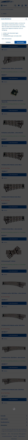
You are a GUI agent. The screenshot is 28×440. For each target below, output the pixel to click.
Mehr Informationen (7, 38)
